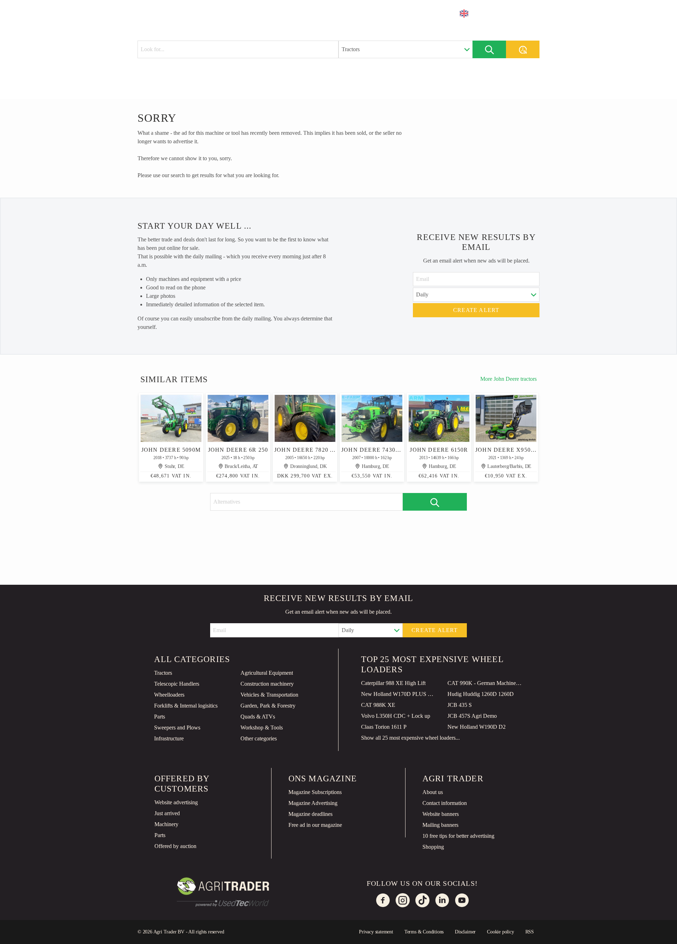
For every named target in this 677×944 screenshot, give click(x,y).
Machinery (166, 824)
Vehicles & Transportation (269, 695)
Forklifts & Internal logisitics (186, 706)
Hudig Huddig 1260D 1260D (480, 694)
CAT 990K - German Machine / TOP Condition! (485, 683)
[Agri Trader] (171, 13)
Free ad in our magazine (315, 825)
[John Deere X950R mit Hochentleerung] (506, 418)
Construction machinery (267, 684)
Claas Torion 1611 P (384, 727)
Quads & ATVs (257, 717)
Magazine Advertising (312, 803)
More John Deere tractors (508, 379)
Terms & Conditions (424, 931)
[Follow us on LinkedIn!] (442, 900)
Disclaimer (465, 931)
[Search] (489, 49)
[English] (468, 13)
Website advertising (176, 802)
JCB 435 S (459, 705)
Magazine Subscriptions (315, 792)
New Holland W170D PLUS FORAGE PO (399, 694)
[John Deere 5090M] (171, 418)
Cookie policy (500, 931)
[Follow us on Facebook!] (383, 900)
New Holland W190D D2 (476, 727)
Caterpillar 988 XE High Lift (393, 683)
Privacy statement (376, 931)
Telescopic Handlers (176, 684)
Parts (159, 717)
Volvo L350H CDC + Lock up (395, 716)
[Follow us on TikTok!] (422, 900)
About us (432, 792)
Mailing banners (440, 825)
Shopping (433, 847)
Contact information (444, 803)
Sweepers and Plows (177, 727)
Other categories (258, 738)
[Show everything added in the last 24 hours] (522, 49)
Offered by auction (175, 846)
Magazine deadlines (310, 814)
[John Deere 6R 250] (238, 418)
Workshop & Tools (261, 727)
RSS (529, 931)
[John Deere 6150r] (439, 418)
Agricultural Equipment (266, 673)
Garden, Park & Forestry (267, 706)
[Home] (213, 12)
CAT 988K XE (378, 705)
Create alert (476, 310)
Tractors (163, 673)
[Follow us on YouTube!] (462, 900)
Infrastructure (169, 738)
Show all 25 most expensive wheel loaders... (410, 738)
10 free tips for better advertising (458, 836)
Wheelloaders (169, 695)
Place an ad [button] (510, 13)
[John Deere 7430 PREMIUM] (372, 418)
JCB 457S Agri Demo (472, 716)
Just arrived (167, 813)
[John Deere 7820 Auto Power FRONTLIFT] (305, 418)
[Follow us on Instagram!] (403, 900)
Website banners (440, 814)
